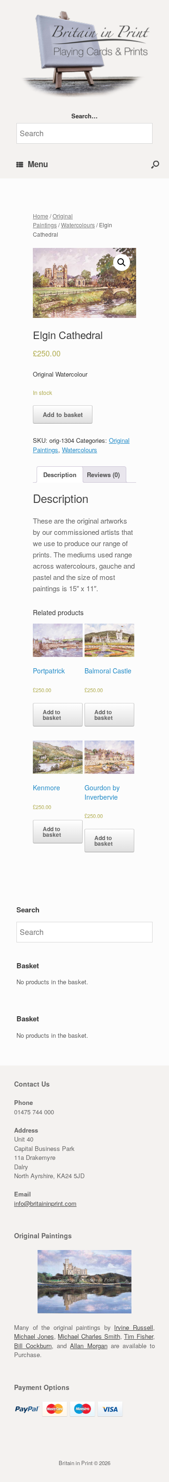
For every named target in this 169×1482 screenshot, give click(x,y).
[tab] (60, 474)
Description (60, 474)
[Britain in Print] (84, 52)
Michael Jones (34, 1336)
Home (40, 216)
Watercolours (78, 225)
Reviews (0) (103, 474)
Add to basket (63, 414)
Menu (38, 164)
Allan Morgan (88, 1345)
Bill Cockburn (33, 1345)
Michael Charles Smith (89, 1336)
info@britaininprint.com (45, 1203)
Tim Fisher (138, 1336)
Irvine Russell (133, 1327)
